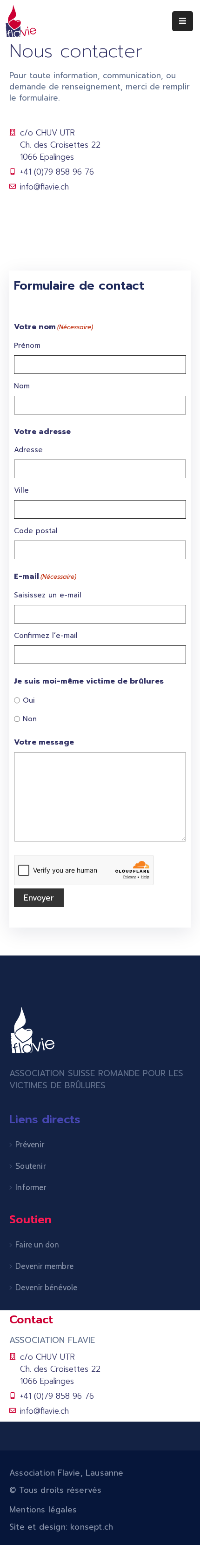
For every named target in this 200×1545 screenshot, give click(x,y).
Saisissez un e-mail (47, 595)
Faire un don (37, 1244)
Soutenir (30, 1166)
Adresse (28, 450)
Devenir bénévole (46, 1287)
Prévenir (29, 1144)
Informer (30, 1187)
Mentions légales (43, 1510)
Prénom (27, 345)
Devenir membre (44, 1266)
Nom (22, 386)
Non (30, 719)
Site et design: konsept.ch (61, 1527)
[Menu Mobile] (182, 21)
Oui (29, 700)
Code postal (36, 531)
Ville (21, 490)
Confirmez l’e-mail (46, 635)
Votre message (44, 742)
